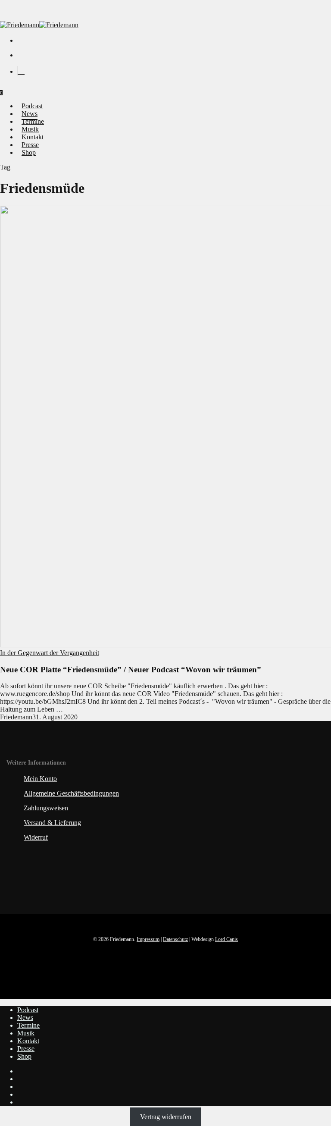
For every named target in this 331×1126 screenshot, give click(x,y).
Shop (24, 1056)
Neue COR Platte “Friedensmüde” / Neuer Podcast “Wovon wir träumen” (130, 669)
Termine (28, 1025)
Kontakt (28, 1040)
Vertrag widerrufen (165, 1116)
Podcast (27, 1009)
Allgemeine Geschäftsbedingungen (71, 793)
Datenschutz (175, 939)
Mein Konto (40, 778)
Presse (25, 1048)
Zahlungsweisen (46, 808)
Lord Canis (226, 939)
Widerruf (36, 837)
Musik (25, 1033)
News (25, 1017)
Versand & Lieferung (52, 822)
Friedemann (16, 717)
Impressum (148, 939)
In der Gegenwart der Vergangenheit (49, 652)
